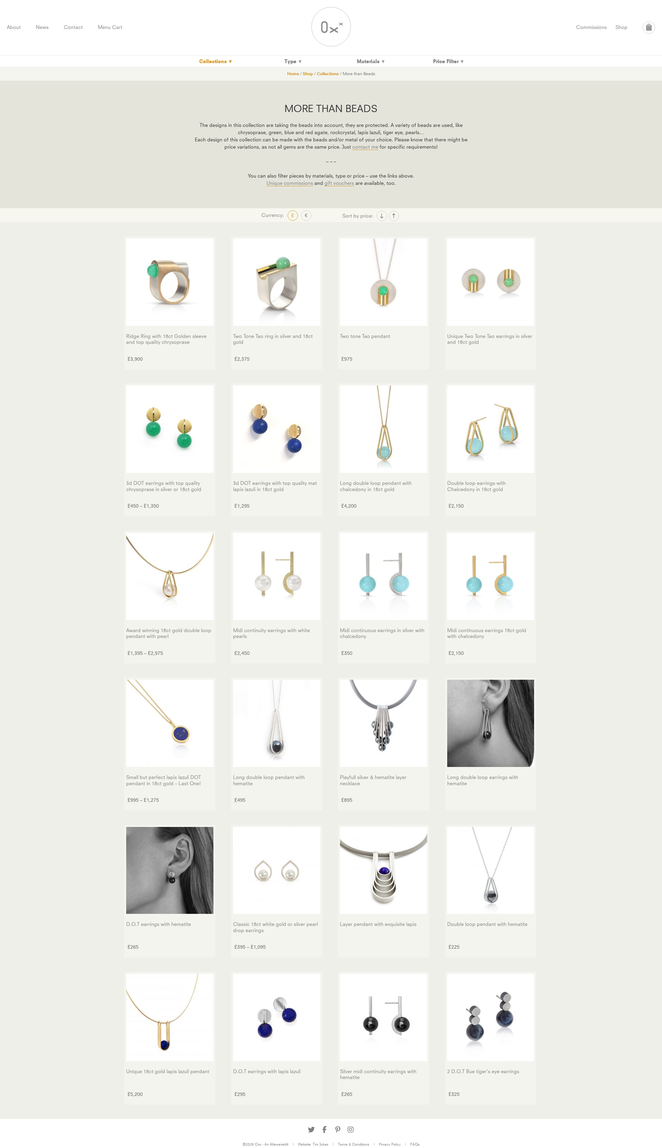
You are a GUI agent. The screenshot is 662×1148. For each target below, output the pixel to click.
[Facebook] (324, 1130)
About (14, 27)
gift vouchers (339, 183)
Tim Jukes (320, 1144)
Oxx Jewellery (331, 27)
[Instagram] (350, 1130)
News (42, 27)
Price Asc (382, 216)
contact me (365, 147)
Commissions (591, 27)
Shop (621, 27)
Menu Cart (110, 27)
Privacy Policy (390, 1144)
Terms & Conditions (353, 1144)
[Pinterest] (337, 1130)
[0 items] (649, 27)
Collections (328, 73)
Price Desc (394, 216)
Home (293, 73)
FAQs (415, 1144)
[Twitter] (311, 1130)
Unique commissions (290, 183)
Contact (73, 27)
